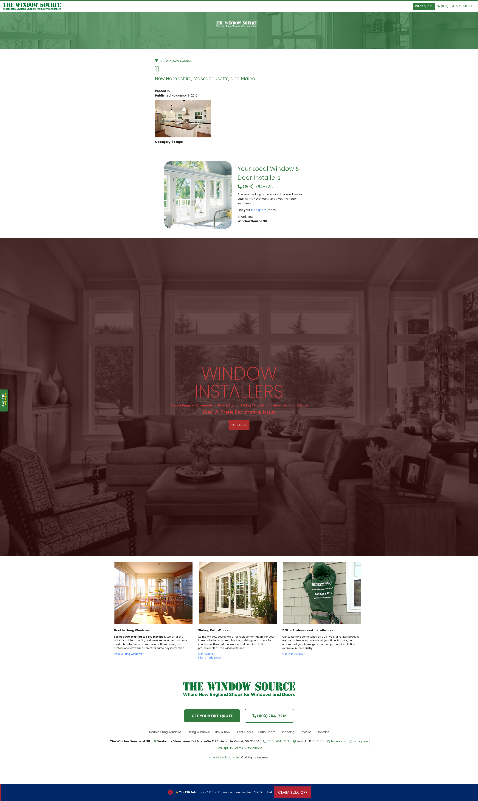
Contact (323, 732)
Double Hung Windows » (129, 654)
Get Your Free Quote (212, 715)
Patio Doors (266, 732)
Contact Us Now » (293, 654)
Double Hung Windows (165, 732)
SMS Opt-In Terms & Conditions (239, 748)
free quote (259, 210)
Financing (287, 732)
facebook (337, 741)
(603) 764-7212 (258, 187)
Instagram (360, 741)
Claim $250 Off (293, 792)
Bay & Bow (222, 732)
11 (218, 34)
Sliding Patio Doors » (211, 657)
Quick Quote (423, 6)
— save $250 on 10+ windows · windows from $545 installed (225, 792)
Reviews (305, 732)
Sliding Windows (198, 732)
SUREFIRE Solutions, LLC (224, 757)
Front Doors (244, 732)
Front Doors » (206, 654)
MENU (467, 6)
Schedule (239, 425)
